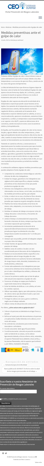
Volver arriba (38, 462)
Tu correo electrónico (7, 388)
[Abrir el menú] (40, 18)
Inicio (3, 27)
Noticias (8, 27)
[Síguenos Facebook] (3, 453)
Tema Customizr (26, 459)
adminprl (20, 40)
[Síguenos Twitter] (6, 453)
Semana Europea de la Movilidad (15, 365)
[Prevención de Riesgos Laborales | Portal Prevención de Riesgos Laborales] (22, 6)
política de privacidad (21, 399)
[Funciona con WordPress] (36, 456)
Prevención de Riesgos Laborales (19, 457)
